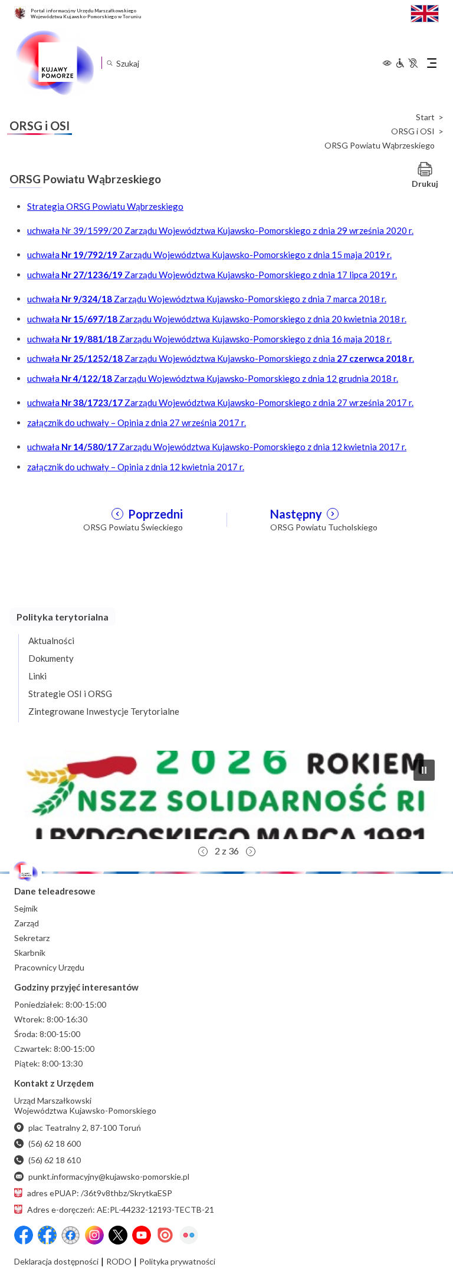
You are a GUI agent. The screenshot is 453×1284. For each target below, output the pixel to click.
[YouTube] (141, 1235)
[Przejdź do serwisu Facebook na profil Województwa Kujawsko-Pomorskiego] (23, 1235)
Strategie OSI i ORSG (70, 693)
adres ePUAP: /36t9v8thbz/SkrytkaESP (99, 1193)
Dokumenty (51, 658)
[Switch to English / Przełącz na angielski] (425, 12)
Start (425, 117)
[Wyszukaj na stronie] (109, 63)
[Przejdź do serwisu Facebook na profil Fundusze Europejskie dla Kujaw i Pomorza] (47, 1235)
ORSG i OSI (413, 131)
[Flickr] (188, 1235)
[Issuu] (165, 1235)
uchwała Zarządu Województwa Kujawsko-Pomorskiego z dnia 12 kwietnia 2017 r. (216, 446)
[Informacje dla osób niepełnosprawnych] (406, 63)
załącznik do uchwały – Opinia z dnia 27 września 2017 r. (136, 422)
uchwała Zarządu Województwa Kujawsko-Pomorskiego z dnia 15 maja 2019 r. (209, 254)
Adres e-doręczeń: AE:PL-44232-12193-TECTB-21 (120, 1209)
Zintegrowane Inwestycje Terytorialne (103, 711)
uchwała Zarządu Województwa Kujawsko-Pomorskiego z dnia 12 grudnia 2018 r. (212, 378)
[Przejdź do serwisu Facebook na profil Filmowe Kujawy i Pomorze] (70, 1235)
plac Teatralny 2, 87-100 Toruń (84, 1128)
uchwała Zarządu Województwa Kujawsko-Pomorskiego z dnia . (220, 358)
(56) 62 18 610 (54, 1160)
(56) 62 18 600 (54, 1143)
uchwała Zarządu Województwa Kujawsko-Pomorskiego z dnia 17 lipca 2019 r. (212, 274)
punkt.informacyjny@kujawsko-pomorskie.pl (108, 1176)
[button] (226, 795)
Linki (37, 676)
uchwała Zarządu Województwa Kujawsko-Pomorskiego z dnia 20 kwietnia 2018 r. (216, 318)
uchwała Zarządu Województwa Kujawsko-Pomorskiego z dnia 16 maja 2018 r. (209, 339)
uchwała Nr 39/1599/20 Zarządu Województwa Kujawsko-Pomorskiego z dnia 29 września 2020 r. (220, 230)
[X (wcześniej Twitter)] (118, 1235)
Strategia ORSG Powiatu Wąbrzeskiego (105, 206)
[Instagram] (94, 1235)
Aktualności (51, 640)
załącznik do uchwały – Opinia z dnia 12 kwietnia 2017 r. (135, 466)
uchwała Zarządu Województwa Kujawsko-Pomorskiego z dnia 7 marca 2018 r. (206, 298)
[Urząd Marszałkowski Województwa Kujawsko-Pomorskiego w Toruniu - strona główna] (54, 63)
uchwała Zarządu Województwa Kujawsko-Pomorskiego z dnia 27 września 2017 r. (220, 402)
